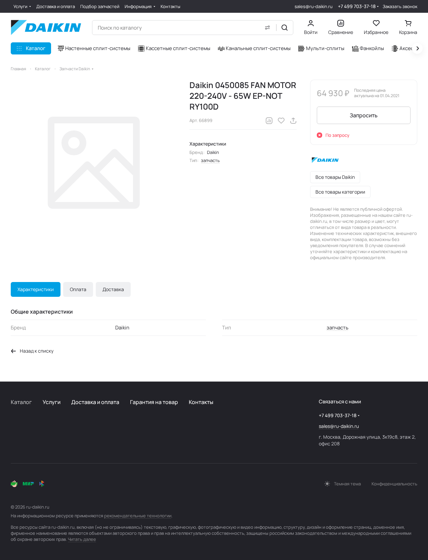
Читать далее (82, 539)
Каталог (21, 402)
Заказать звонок (400, 6)
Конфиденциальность (394, 484)
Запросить (364, 115)
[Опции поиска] (267, 28)
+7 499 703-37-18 (357, 6)
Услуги (51, 402)
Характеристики (35, 289)
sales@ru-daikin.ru (314, 6)
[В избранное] (281, 120)
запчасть (210, 160)
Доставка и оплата (95, 402)
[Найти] (284, 28)
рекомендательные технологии (137, 516)
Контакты (201, 402)
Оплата (78, 289)
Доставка (113, 289)
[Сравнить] (269, 120)
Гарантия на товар (154, 402)
